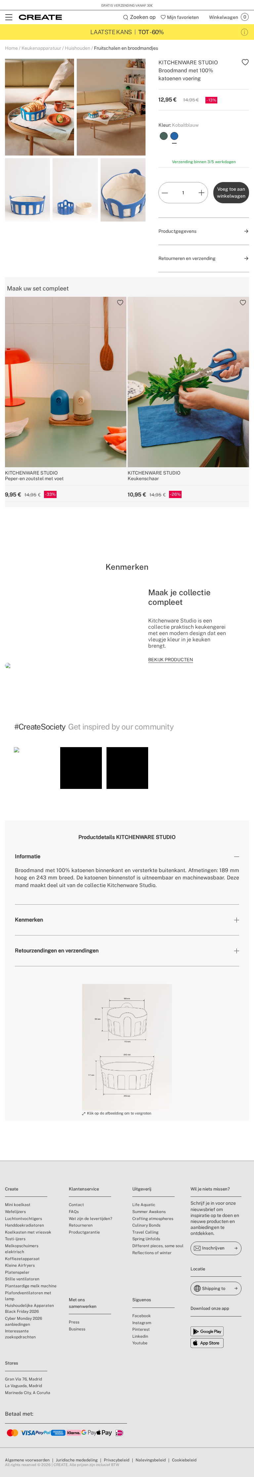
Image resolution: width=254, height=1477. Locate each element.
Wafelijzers (15, 1211)
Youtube (140, 1343)
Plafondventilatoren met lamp (28, 1296)
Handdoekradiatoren (24, 1225)
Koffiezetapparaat (22, 1258)
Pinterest (141, 1329)
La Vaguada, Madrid (23, 1385)
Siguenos (141, 1299)
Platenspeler (17, 1272)
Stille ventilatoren (22, 1279)
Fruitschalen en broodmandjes (126, 48)
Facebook (141, 1316)
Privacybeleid (116, 1460)
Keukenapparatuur (41, 48)
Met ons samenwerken (83, 1303)
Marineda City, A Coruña (27, 1392)
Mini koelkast (17, 1204)
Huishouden (77, 48)
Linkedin (140, 1336)
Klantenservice (84, 1189)
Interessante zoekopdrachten (20, 1334)
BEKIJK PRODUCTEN (170, 659)
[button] (35, 768)
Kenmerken (29, 920)
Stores (11, 1363)
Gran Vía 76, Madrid (23, 1379)
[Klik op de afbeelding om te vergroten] (127, 1047)
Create (11, 1189)
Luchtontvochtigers (23, 1218)
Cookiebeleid (184, 1460)
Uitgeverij (141, 1189)
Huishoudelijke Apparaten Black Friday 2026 (29, 1308)
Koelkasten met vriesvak (28, 1232)
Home (11, 48)
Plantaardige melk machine (31, 1286)
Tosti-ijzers (15, 1239)
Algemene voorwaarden (27, 1460)
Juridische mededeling (77, 1460)
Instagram (141, 1322)
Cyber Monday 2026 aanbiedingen (23, 1321)
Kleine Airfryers (20, 1265)
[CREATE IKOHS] (40, 17)
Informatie (27, 856)
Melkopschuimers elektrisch (21, 1249)
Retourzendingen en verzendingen (57, 950)
